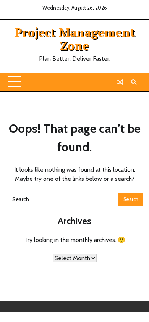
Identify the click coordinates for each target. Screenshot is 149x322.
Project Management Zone (75, 38)
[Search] (133, 82)
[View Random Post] (120, 82)
